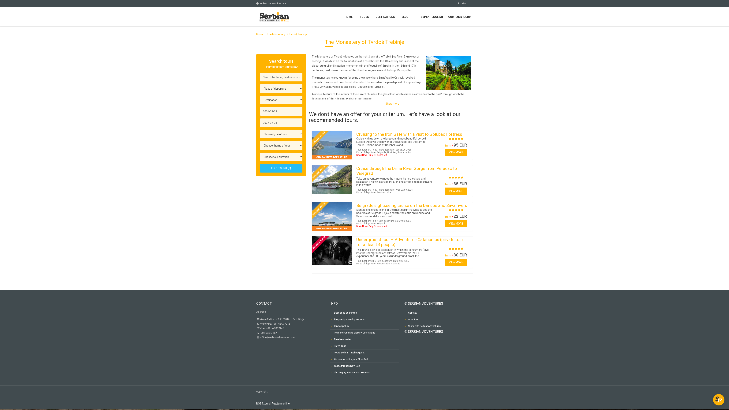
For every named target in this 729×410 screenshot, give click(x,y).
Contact (264, 303)
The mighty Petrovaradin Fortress (352, 372)
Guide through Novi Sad (347, 365)
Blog (405, 16)
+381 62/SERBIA (268, 332)
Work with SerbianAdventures (424, 326)
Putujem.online (281, 403)
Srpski (425, 16)
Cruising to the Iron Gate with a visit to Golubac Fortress (409, 134)
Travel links (340, 346)
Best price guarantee (345, 312)
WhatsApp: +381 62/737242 (275, 323)
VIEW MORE (456, 152)
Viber (464, 3)
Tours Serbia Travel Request (349, 352)
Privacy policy (341, 326)
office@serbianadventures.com (277, 337)
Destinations (385, 16)
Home (349, 16)
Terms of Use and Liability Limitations (354, 332)
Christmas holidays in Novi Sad (351, 359)
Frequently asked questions (349, 319)
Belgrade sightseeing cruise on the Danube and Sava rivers (411, 205)
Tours (364, 16)
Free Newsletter (342, 339)
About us (413, 319)
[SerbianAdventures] (274, 16)
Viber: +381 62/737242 (272, 328)
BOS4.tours (263, 403)
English (437, 16)
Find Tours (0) (281, 168)
